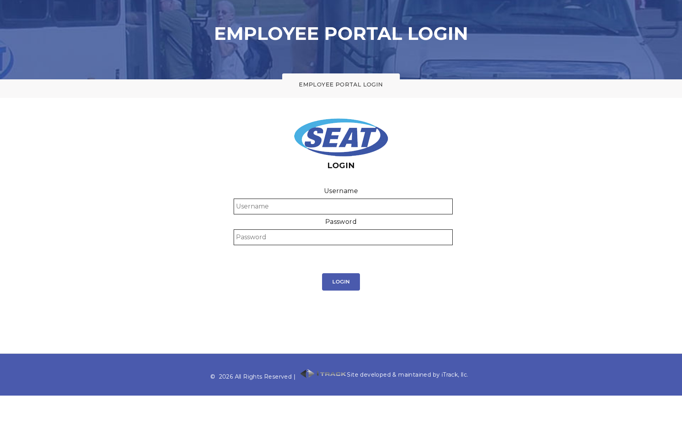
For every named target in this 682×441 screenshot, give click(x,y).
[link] (341, 252)
